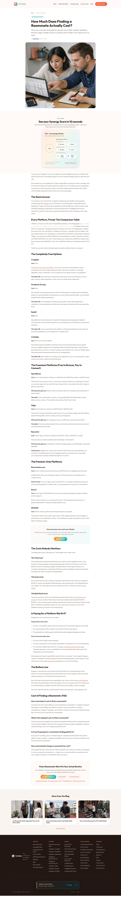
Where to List (83, 855)
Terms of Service (100, 865)
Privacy (73, 892)
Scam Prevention (69, 851)
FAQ (97, 857)
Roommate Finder (37, 844)
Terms (77, 892)
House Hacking (84, 868)
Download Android (74, 777)
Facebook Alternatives (70, 871)
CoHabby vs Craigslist (54, 849)
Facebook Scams (69, 866)
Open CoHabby (101, 4)
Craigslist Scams (69, 863)
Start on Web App (49, 777)
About (97, 844)
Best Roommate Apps (41, 781)
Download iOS (62, 777)
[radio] (61, 144)
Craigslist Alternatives (70, 868)
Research (98, 855)
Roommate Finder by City (54, 781)
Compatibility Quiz (67, 781)
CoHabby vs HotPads (54, 871)
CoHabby (46, 203)
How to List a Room (85, 852)
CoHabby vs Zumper (54, 868)
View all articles (60, 828)
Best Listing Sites (84, 857)
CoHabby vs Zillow (53, 866)
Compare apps (74, 4)
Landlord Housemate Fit (86, 844)
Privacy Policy (99, 863)
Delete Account (100, 868)
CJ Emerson (36, 38)
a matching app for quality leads (74, 647)
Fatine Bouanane (100, 849)
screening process (52, 661)
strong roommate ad (81, 680)
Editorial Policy (100, 852)
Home (54, 4)
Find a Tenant (83, 863)
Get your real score (70, 163)
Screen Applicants (85, 865)
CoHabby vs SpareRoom (55, 854)
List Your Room (37, 854)
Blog (92, 4)
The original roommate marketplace (42, 267)
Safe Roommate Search (79, 781)
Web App (35, 859)
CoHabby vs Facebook (54, 851)
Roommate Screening (70, 849)
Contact (98, 860)
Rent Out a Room (84, 860)
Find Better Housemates (86, 849)
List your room (84, 4)
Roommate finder (63, 4)
